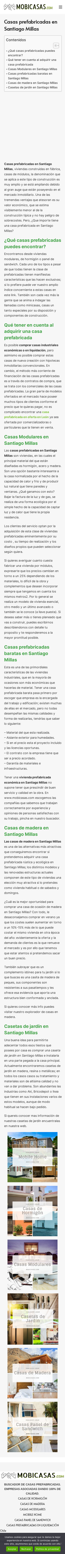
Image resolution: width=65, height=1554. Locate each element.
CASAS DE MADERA (32, 1504)
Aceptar (12, 1549)
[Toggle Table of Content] (54, 45)
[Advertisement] (32, 127)
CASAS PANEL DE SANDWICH (32, 1520)
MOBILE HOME (32, 1514)
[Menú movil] (60, 7)
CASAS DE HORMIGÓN (32, 1498)
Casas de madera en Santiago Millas (33, 83)
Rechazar (26, 1549)
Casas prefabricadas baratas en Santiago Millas (30, 76)
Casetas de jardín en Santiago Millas (33, 87)
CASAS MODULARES (33, 1509)
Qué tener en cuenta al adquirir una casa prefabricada (32, 62)
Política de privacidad (47, 1549)
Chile (3, 1530)
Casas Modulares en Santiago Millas (32, 69)
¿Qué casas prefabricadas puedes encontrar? (31, 53)
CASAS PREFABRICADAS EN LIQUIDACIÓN (32, 1525)
